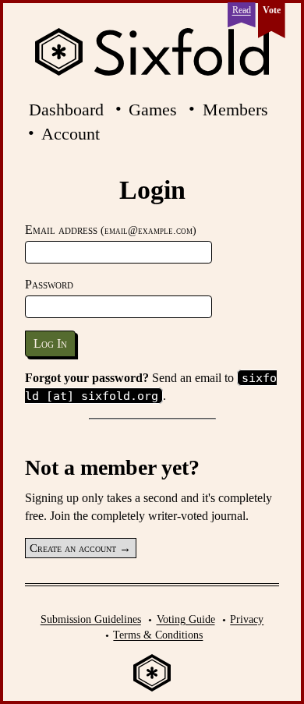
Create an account (73, 548)
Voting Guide (186, 619)
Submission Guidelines (91, 619)
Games (153, 109)
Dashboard (66, 109)
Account (70, 133)
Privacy (246, 619)
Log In (50, 344)
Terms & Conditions (158, 634)
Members (235, 109)
